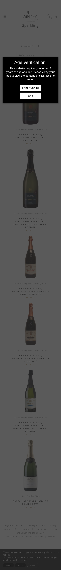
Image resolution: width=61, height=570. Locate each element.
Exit (30, 95)
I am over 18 (30, 88)
